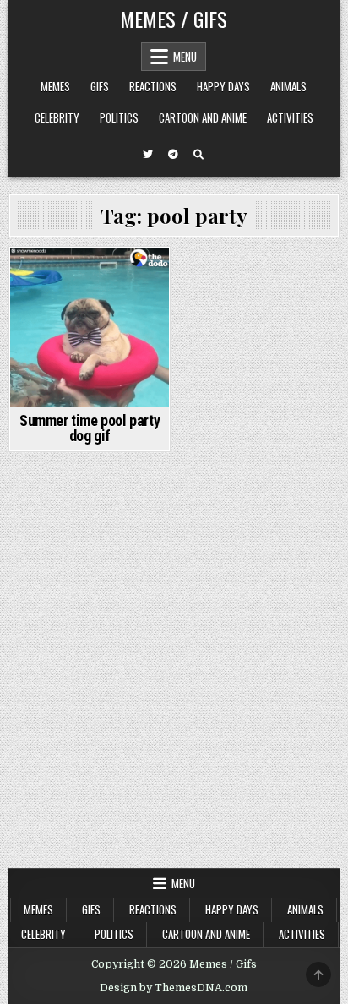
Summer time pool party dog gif (89, 428)
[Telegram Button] (173, 155)
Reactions (153, 86)
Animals (288, 86)
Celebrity (57, 117)
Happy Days (223, 86)
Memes (55, 86)
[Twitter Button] (148, 155)
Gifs (99, 86)
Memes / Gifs (173, 18)
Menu (185, 56)
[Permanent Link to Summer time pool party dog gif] (89, 327)
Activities (290, 117)
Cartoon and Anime (203, 117)
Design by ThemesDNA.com (173, 988)
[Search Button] (198, 155)
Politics (119, 117)
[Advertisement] (174, 685)
